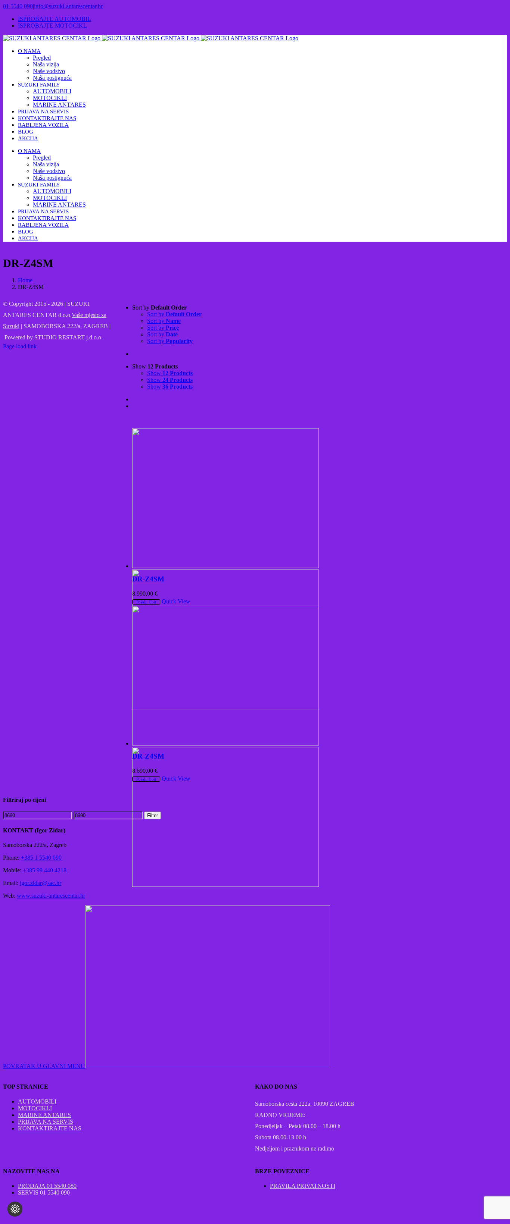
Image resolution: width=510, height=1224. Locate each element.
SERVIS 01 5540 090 (44, 1192)
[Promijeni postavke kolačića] (14, 1209)
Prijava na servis (45, 1121)
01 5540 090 (18, 6)
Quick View (176, 601)
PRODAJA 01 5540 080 (47, 1186)
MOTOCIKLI (35, 1108)
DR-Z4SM (148, 579)
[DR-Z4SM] (226, 498)
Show (170, 373)
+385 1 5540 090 (41, 857)
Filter (152, 815)
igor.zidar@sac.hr (40, 883)
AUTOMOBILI (37, 1101)
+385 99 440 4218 (44, 870)
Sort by (174, 314)
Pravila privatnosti (302, 1186)
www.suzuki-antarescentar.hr (51, 895)
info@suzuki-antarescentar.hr (68, 6)
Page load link (20, 346)
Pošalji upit (146, 602)
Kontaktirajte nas (49, 1128)
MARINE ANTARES (44, 1115)
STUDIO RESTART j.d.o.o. (68, 337)
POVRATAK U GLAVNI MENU (44, 1066)
